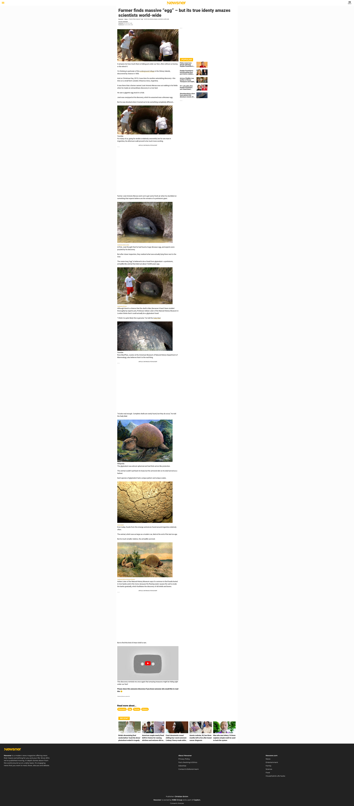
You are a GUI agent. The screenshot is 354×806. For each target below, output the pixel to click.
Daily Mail (156, 318)
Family (268, 766)
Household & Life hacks (275, 776)
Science (269, 769)
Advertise (182, 766)
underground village (147, 71)
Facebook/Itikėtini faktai (123, 244)
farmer (136, 709)
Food (268, 773)
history (145, 709)
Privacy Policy (184, 759)
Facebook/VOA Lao (122, 306)
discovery (122, 709)
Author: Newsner (123, 21)
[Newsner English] (176, 3)
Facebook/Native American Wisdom (126, 579)
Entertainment (272, 762)
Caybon (197, 800)
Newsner (120, 19)
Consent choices (177, 803)
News (126, 19)
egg (129, 709)
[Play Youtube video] (147, 663)
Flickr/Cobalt (120, 524)
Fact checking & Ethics (187, 762)
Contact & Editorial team (188, 769)
